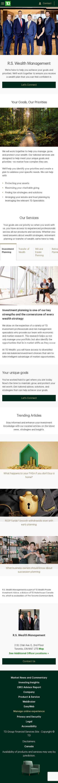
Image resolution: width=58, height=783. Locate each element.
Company (29, 692)
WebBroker (29, 702)
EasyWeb (29, 706)
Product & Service (29, 697)
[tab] (8, 252)
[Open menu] (6, 3)
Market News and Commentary (29, 678)
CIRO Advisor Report (29, 687)
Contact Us (29, 661)
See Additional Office (28, 653)
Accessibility (29, 726)
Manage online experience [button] (29, 711)
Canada (29, 746)
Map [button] (41, 649)
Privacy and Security (29, 717)
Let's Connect (29, 85)
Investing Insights (29, 682)
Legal (29, 721)
